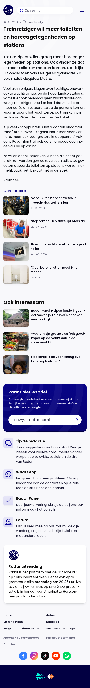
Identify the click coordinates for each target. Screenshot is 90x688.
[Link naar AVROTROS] (40, 676)
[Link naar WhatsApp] (67, 656)
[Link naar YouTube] (56, 656)
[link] (45, 451)
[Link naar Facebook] (23, 656)
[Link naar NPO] (50, 676)
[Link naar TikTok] (45, 656)
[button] (82, 10)
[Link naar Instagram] (34, 656)
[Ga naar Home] (8, 10)
